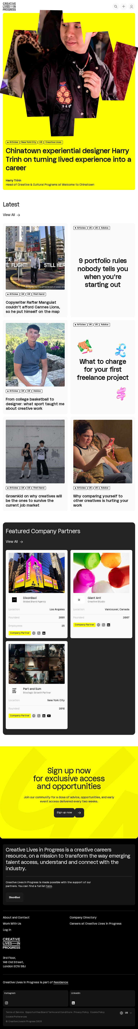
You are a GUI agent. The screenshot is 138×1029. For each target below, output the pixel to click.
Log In (7, 930)
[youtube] (49, 716)
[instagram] (39, 633)
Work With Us (12, 923)
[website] (34, 633)
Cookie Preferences (16, 1017)
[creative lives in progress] (9, 7)
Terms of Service (15, 1012)
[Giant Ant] (101, 573)
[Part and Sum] (37, 664)
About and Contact (16, 917)
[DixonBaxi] (37, 573)
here (49, 886)
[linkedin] (44, 633)
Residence (61, 982)
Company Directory (83, 917)
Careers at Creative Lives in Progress (95, 923)
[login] (131, 6)
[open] (115, 6)
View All (9, 215)
